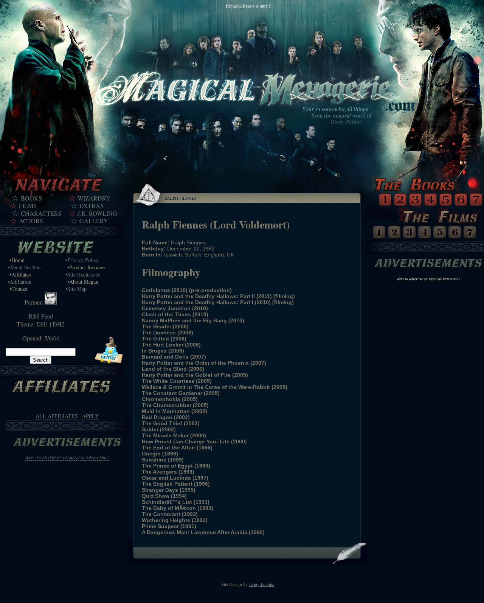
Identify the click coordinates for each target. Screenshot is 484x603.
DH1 (42, 324)
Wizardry (94, 198)
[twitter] (109, 361)
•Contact (18, 288)
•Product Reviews (86, 267)
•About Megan (82, 281)
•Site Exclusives (82, 274)
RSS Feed (41, 316)
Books (31, 198)
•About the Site (24, 267)
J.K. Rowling (97, 213)
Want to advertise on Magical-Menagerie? (67, 457)
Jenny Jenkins (261, 584)
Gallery (93, 221)
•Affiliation (19, 281)
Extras (91, 206)
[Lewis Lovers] (51, 302)
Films (28, 206)
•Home (16, 260)
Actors (31, 221)
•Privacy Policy (82, 260)
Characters (41, 213)
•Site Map (76, 288)
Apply (90, 416)
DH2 (59, 324)
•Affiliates (20, 274)
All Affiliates (57, 416)
